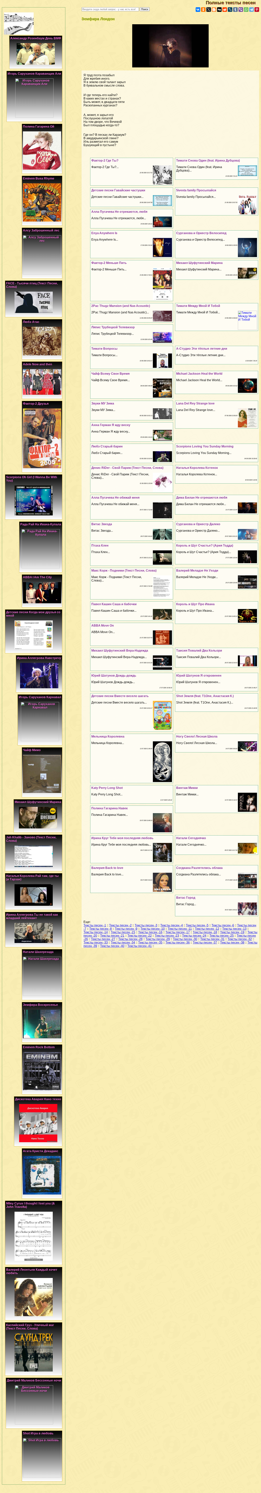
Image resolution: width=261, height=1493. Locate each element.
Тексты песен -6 (223, 925)
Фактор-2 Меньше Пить (109, 262)
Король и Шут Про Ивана (195, 604)
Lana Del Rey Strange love (195, 403)
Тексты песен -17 (177, 932)
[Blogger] (214, 9)
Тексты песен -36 (177, 942)
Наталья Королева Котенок (197, 467)
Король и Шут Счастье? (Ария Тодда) (204, 545)
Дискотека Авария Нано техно (38, 1099)
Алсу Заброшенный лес (41, 230)
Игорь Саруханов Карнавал (40, 697)
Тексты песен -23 (167, 935)
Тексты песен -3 (146, 925)
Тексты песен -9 (126, 928)
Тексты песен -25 (221, 935)
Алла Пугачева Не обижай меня (115, 497)
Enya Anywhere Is (104, 233)
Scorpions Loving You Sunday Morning (204, 446)
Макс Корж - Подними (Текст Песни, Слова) (123, 570)
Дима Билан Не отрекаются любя (201, 497)
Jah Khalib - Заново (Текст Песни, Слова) (31, 839)
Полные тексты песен (233, 2)
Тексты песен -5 (197, 925)
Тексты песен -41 (139, 946)
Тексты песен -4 (171, 925)
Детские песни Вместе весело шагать (120, 696)
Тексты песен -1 (94, 925)
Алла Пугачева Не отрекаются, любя (119, 211)
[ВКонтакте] (198, 9)
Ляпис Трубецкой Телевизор (113, 327)
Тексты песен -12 (207, 928)
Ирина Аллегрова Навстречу (39, 658)
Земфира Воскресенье (40, 1004)
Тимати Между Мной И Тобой (198, 305)
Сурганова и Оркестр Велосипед (201, 233)
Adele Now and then (37, 364)
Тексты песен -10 (152, 928)
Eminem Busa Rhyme (38, 178)
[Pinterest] (257, 9)
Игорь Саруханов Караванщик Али (34, 73)
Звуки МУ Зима (102, 403)
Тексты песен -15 (123, 932)
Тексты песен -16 (150, 932)
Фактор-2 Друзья (36, 403)
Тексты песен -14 (95, 932)
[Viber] (240, 9)
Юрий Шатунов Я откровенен (198, 675)
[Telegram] (251, 9)
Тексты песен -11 (180, 928)
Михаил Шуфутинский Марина (199, 262)
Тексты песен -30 (185, 939)
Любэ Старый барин (107, 446)
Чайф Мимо (32, 750)
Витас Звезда (101, 524)
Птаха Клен (100, 545)
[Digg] (219, 9)
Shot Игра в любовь (38, 1433)
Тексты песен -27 (103, 939)
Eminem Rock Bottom (39, 1047)
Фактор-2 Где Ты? (104, 160)
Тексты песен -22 (139, 935)
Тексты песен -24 (194, 935)
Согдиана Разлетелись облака (199, 867)
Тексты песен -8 (100, 928)
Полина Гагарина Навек (109, 808)
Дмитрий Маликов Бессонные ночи (34, 1380)
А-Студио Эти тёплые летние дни (201, 348)
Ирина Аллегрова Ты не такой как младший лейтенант (32, 916)
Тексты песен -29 (158, 939)
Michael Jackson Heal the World (199, 373)
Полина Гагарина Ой (38, 126)
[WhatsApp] (246, 9)
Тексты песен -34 (123, 942)
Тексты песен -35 (150, 942)
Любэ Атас (31, 322)
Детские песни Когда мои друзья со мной (33, 614)
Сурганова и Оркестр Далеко (198, 524)
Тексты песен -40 (112, 946)
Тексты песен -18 (205, 932)
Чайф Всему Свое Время (110, 373)
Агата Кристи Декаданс (40, 1151)
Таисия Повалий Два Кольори (199, 650)
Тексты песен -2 (120, 925)
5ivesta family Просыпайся (196, 190)
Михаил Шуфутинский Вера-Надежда (119, 650)
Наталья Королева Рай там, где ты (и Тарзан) (32, 877)
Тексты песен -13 (234, 928)
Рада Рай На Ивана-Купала (40, 524)
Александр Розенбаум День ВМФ (35, 38)
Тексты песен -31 (212, 939)
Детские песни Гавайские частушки (118, 190)
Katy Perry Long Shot (107, 787)
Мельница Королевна (107, 736)
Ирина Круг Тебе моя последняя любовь (122, 838)
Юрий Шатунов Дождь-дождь (113, 675)
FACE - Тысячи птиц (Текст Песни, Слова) (32, 285)
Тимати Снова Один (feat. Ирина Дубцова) (208, 160)
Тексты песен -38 (232, 942)
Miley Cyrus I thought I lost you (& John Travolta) (30, 1205)
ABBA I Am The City (37, 577)
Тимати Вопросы (104, 348)
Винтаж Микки (187, 787)
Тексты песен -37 (205, 942)
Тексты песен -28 (130, 939)
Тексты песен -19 (232, 932)
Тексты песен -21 (112, 935)
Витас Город (185, 897)
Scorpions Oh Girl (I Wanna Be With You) (31, 479)
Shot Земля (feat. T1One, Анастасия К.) (205, 696)
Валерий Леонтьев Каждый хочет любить (31, 1271)
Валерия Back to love (107, 867)
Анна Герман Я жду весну (110, 425)
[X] (208, 9)
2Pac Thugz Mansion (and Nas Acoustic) (120, 305)
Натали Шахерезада (38, 952)
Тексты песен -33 (95, 942)
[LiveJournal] (230, 9)
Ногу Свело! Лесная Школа (196, 736)
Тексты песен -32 (240, 939)
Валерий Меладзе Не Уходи (197, 570)
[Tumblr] (235, 9)
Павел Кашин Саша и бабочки (114, 604)
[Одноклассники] (203, 9)
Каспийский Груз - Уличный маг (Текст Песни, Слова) (30, 1326)
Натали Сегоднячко (191, 838)
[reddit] (224, 9)
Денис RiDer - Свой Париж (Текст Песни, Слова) (127, 467)
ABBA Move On (102, 625)
